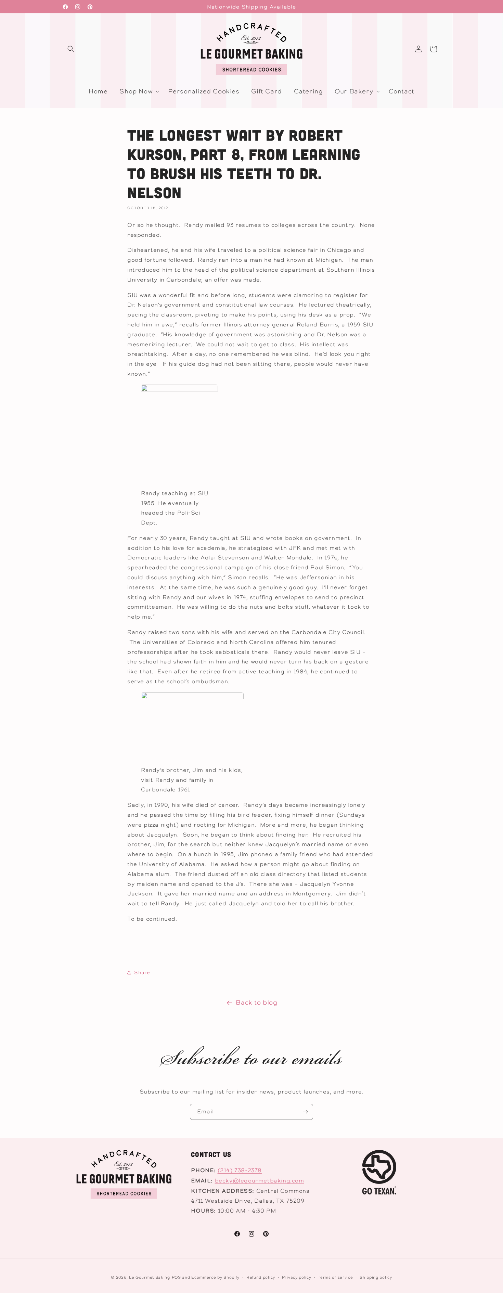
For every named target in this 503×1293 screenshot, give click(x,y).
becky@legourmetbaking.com (259, 1180)
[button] (70, 48)
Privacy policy (296, 1277)
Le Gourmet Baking (149, 1277)
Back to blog (256, 1002)
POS (176, 1277)
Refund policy (260, 1277)
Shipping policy (376, 1277)
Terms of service (335, 1277)
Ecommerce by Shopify (215, 1277)
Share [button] (142, 972)
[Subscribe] (305, 1112)
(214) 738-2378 (240, 1170)
